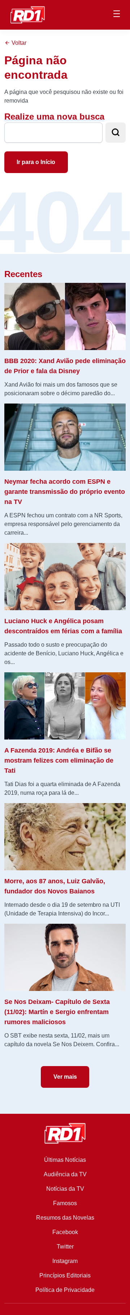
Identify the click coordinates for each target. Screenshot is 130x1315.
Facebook (65, 1232)
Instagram (65, 1261)
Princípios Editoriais (65, 1275)
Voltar (18, 43)
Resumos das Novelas (65, 1218)
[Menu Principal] (116, 15)
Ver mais (65, 1077)
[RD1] (27, 14)
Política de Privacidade (65, 1290)
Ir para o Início (36, 162)
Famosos (65, 1203)
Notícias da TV (65, 1189)
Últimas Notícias (65, 1160)
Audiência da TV (65, 1174)
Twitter (65, 1246)
